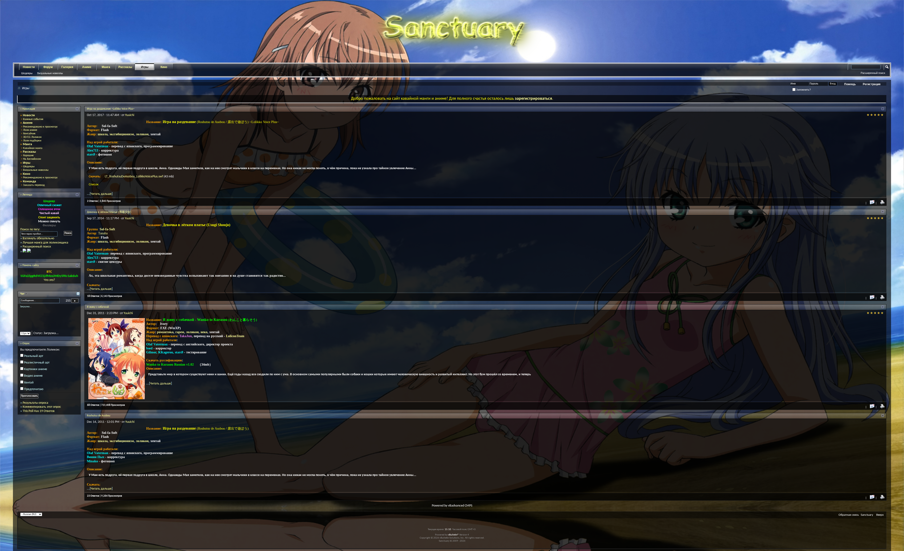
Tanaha (103, 233)
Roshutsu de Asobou (98, 415)
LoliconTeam (235, 336)
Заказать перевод (34, 185)
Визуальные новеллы (50, 73)
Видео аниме (33, 380)
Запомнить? (803, 89)
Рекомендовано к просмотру (40, 126)
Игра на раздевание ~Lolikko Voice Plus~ (110, 109)
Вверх (880, 514)
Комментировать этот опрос (42, 411)
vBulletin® (453, 535)
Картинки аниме (35, 373)
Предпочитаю (33, 393)
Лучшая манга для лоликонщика (45, 242)
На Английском (32, 159)
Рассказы (125, 67)
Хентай (29, 386)
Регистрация (871, 84)
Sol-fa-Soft (107, 229)
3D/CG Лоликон (32, 137)
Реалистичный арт (36, 366)
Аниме (86, 67)
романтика (165, 332)
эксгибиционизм (121, 134)
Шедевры (26, 73)
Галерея (67, 67)
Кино (164, 67)
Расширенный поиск (873, 73)
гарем (179, 332)
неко (204, 332)
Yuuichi (129, 115)
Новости (29, 67)
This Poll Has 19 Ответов (39, 415)
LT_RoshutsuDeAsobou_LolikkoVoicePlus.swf (134, 176)
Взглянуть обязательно (38, 238)
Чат (22, 293)
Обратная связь (849, 514)
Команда (29, 181)
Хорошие (28, 155)
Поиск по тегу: (30, 229)
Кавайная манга (32, 148)
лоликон (142, 134)
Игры (144, 67)
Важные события (33, 119)
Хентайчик (29, 133)
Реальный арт (33, 360)
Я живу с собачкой (98, 307)
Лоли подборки (32, 140)
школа (103, 134)
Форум (48, 67)
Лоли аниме (30, 130)
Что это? (49, 280)
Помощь (850, 84)
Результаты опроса (35, 407)
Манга (106, 67)
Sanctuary (867, 514)
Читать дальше (101, 194)
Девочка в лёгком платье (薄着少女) (109, 212)
